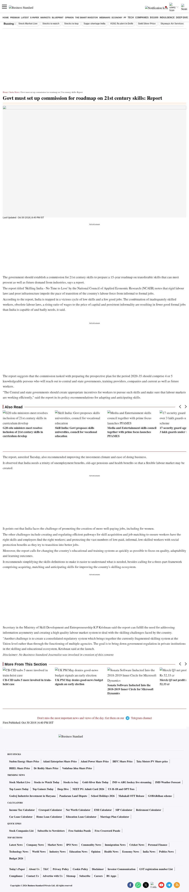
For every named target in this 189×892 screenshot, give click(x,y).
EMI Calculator (103, 810)
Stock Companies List (21, 831)
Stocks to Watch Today (46, 782)
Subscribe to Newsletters (51, 831)
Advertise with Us (52, 876)
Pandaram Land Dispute (73, 796)
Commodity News (91, 845)
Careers (98, 876)
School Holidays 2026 (103, 796)
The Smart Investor (86, 17)
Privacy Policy (61, 869)
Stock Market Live (27, 23)
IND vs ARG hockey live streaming (131, 782)
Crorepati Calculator (50, 810)
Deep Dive (182, 17)
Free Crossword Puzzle (107, 831)
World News (39, 851)
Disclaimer (98, 869)
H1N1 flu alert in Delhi (121, 23)
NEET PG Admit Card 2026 (88, 789)
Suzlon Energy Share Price (24, 761)
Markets (45, 17)
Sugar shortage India (94, 23)
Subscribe (84, 876)
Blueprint (57, 17)
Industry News (57, 851)
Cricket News (136, 845)
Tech (131, 17)
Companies (142, 17)
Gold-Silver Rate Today (95, 782)
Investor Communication (121, 869)
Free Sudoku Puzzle (79, 831)
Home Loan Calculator (49, 817)
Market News (55, 845)
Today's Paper (17, 869)
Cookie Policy (80, 869)
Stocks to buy (71, 23)
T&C (46, 869)
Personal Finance (157, 845)
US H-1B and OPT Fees (121, 789)
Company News (35, 845)
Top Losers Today (19, 789)
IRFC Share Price (123, 761)
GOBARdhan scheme (160, 796)
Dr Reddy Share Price (46, 768)
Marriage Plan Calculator (114, 817)
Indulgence (167, 17)
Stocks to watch (50, 23)
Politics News (166, 851)
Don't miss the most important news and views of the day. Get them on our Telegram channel (94, 718)
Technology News (18, 851)
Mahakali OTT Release (131, 796)
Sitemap (70, 876)
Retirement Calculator (148, 810)
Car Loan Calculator (20, 817)
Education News (78, 851)
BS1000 (154, 17)
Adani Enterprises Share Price (60, 761)
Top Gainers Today (43, 789)
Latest (25, 17)
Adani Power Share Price (95, 761)
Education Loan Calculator (81, 817)
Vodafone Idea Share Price (77, 768)
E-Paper (34, 17)
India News (14, 92)
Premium (15, 17)
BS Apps (111, 876)
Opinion (69, 17)
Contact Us (32, 876)
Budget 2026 (16, 858)
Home (6, 17)
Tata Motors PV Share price (152, 761)
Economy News (130, 851)
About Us (34, 869)
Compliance (16, 876)
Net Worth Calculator (78, 810)
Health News (111, 851)
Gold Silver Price (147, 23)
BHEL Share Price (19, 768)
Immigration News (115, 845)
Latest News (16, 845)
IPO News (71, 845)
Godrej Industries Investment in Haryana (32, 796)
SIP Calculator (124, 810)
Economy (117, 17)
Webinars (104, 17)
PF (125, 17)
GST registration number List (156, 869)
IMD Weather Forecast (168, 782)
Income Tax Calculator (22, 810)
